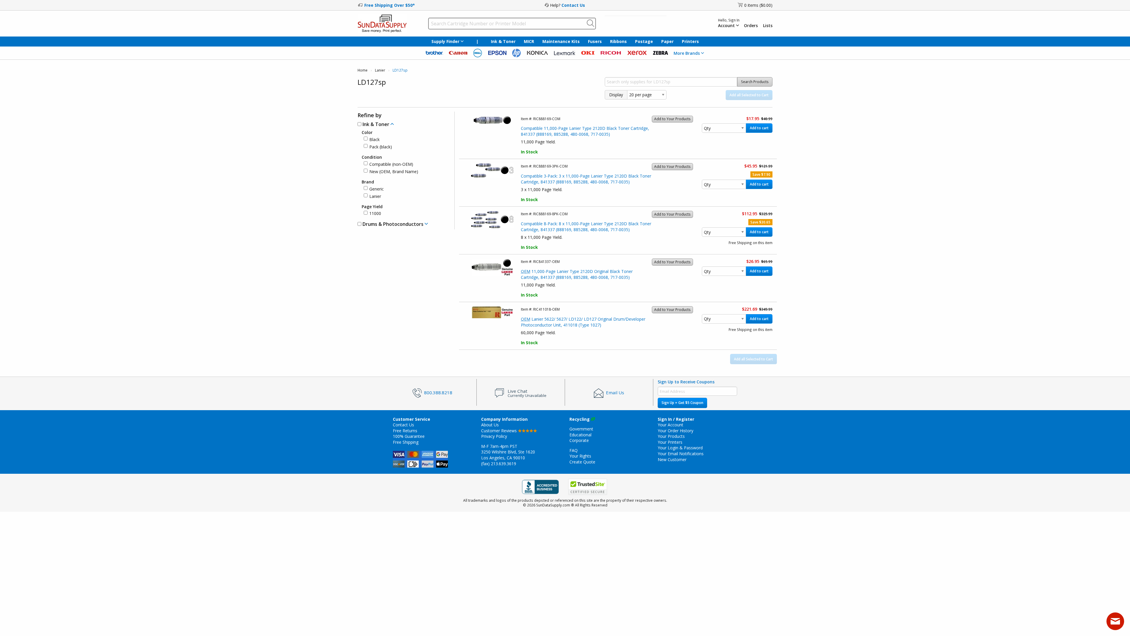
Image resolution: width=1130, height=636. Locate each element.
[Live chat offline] (1115, 621)
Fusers (595, 41)
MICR (529, 41)
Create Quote (582, 462)
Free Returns (405, 430)
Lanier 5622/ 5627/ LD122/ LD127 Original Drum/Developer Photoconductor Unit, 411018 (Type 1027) (583, 322)
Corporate (579, 440)
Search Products (755, 81)
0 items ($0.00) (758, 5)
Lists (767, 26)
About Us (490, 425)
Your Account (670, 425)
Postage (644, 41)
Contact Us (573, 5)
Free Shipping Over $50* (389, 5)
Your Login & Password (680, 447)
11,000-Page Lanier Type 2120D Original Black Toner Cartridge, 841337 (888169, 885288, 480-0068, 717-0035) (577, 274)
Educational (580, 435)
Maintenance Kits (561, 41)
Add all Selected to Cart (749, 94)
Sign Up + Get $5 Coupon (682, 402)
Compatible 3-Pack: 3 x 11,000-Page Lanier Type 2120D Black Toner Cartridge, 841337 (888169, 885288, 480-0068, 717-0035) (586, 179)
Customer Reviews (499, 430)
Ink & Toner (503, 41)
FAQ (573, 450)
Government (581, 429)
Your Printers (670, 442)
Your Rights (580, 456)
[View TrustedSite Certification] (587, 487)
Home (363, 70)
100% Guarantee (409, 436)
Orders (751, 26)
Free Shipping (405, 442)
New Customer (672, 459)
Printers (690, 41)
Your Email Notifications (681, 453)
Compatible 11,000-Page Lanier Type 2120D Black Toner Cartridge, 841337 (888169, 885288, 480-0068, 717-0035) (585, 131)
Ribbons (618, 41)
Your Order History (675, 430)
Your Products (671, 436)
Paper (667, 41)
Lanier (380, 70)
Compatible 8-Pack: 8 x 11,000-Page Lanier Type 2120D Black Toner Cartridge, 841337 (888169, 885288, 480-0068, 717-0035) (586, 226)
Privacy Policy (494, 436)
